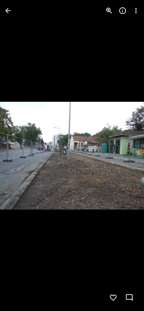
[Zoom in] (109, 10)
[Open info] (122, 10)
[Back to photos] (8, 11)
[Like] (113, 298)
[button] (18, 155)
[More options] (136, 10)
